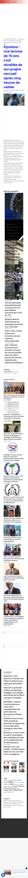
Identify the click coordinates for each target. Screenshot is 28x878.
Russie (18, 788)
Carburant (16, 782)
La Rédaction (7, 90)
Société (9, 39)
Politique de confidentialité (7, 827)
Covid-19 (6, 784)
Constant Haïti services (13, 822)
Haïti (12, 784)
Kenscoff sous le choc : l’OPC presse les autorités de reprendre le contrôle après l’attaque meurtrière (13, 478)
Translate (15, 373)
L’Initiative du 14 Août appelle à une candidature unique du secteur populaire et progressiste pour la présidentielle (14, 620)
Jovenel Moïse (18, 786)
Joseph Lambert (8, 786)
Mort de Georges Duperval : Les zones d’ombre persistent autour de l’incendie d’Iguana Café (14, 598)
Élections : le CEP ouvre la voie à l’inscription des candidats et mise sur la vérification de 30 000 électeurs (14, 500)
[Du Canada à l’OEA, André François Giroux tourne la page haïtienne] (12, 536)
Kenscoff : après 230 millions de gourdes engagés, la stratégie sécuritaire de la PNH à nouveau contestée (13, 436)
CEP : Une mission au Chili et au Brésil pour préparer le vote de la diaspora (14, 397)
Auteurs (3, 829)
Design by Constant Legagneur (14, 820)
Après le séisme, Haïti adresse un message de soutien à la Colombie (13, 231)
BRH (11, 782)
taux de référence (13, 790)
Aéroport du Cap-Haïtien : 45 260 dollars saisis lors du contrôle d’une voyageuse (13, 520)
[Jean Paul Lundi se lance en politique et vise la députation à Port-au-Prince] (12, 574)
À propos (3, 824)
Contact (3, 825)
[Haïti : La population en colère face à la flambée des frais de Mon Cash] (6, 764)
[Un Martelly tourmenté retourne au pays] (21, 771)
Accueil (5, 39)
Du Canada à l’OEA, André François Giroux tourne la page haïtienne (12, 539)
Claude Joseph (21, 782)
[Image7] (14, 1)
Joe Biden (21, 784)
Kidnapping (8, 788)
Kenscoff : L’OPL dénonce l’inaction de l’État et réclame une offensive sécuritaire (14, 416)
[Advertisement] (14, 20)
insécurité (16, 784)
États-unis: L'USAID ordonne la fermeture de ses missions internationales (13, 254)
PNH (14, 788)
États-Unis (10, 792)
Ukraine (5, 792)
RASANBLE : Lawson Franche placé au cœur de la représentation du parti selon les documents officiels (14, 457)
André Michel (13, 780)
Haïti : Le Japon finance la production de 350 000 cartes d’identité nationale (14, 559)
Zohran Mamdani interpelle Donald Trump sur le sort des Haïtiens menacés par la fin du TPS (13, 208)
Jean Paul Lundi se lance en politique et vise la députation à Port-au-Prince (14, 578)
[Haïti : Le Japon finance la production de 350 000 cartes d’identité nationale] (12, 555)
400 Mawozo (7, 780)
